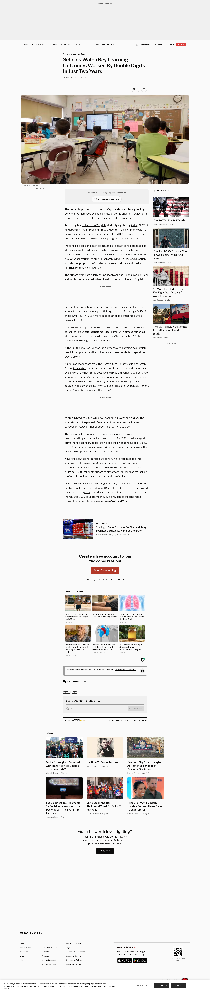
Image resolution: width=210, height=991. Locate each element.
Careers (45, 956)
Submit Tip (105, 851)
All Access (53, 44)
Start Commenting (105, 570)
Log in (120, 579)
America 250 (66, 44)
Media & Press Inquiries (75, 952)
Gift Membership (49, 964)
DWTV (77, 44)
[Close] (206, 985)
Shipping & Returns (73, 956)
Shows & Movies (39, 44)
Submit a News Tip (73, 964)
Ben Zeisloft (68, 77)
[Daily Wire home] (105, 44)
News (26, 44)
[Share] (144, 89)
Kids (21, 960)
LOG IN (171, 44)
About (44, 943)
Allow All (178, 985)
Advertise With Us (49, 948)
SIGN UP (181, 44)
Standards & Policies (74, 960)
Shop (22, 956)
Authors (45, 952)
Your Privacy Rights (74, 943)
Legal (68, 948)
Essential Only (161, 985)
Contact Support (49, 960)
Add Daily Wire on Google (108, 199)
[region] (105, 985)
